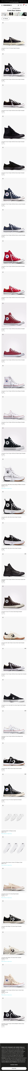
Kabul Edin (14, 1068)
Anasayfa (10, 8)
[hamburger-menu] (2, 5)
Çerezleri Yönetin (14, 1064)
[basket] (26, 5)
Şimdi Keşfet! (23, 1)
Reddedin (3, 1058)
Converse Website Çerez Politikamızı (9, 1061)
